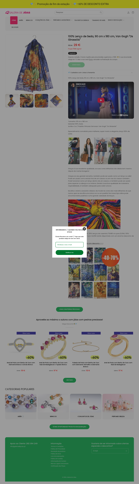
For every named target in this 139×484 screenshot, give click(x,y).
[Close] (84, 228)
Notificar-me (69, 252)
